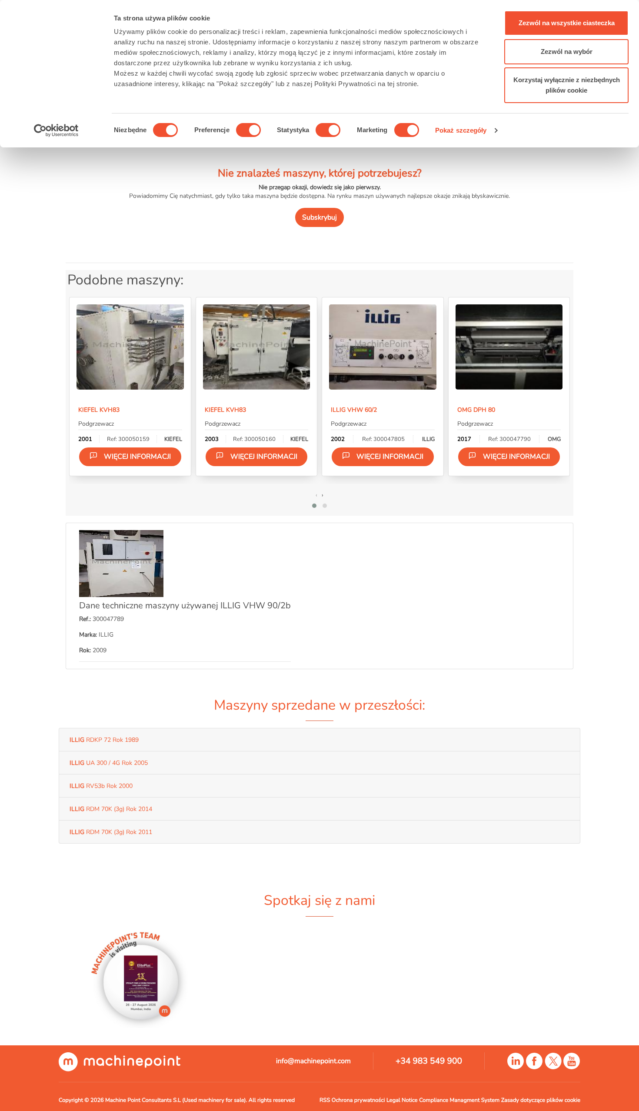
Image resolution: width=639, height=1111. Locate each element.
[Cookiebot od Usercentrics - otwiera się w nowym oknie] (56, 130)
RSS (325, 1100)
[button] (314, 505)
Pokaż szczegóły (461, 130)
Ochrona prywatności (358, 1100)
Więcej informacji (137, 456)
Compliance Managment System (459, 1100)
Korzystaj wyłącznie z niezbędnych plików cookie (566, 85)
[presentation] (316, 494)
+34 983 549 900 (429, 1061)
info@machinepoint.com (313, 1061)
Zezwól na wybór (566, 51)
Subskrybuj (319, 217)
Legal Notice (402, 1100)
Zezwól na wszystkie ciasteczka (567, 23)
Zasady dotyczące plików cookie (540, 1100)
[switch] (248, 130)
